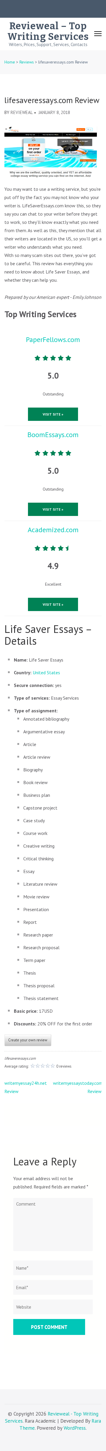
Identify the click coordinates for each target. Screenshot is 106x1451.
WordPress (75, 1428)
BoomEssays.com (53, 434)
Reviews (26, 62)
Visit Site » (53, 414)
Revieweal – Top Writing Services (48, 31)
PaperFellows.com (53, 339)
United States (46, 672)
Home (9, 62)
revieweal (22, 112)
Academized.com (53, 529)
